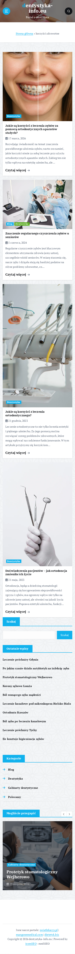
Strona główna (24, 33)
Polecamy (14, 797)
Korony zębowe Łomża (17, 686)
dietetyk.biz (52, 934)
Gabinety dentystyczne (23, 788)
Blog (9, 224)
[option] (39, 855)
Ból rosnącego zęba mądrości (22, 695)
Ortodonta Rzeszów (15, 712)
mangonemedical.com (29, 934)
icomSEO (31, 943)
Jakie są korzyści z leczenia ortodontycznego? (25, 413)
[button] (64, 814)
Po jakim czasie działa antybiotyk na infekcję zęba (36, 668)
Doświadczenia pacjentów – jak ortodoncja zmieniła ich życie (36, 572)
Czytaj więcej (16, 170)
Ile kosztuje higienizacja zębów (23, 739)
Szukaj (11, 621)
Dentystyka (13, 116)
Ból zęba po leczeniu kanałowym (24, 721)
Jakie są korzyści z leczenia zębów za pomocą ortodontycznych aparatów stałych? (31, 129)
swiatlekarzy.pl (49, 930)
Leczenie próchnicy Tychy (20, 730)
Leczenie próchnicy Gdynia (20, 659)
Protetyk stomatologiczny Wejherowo (27, 677)
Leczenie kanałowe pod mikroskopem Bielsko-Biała (37, 703)
